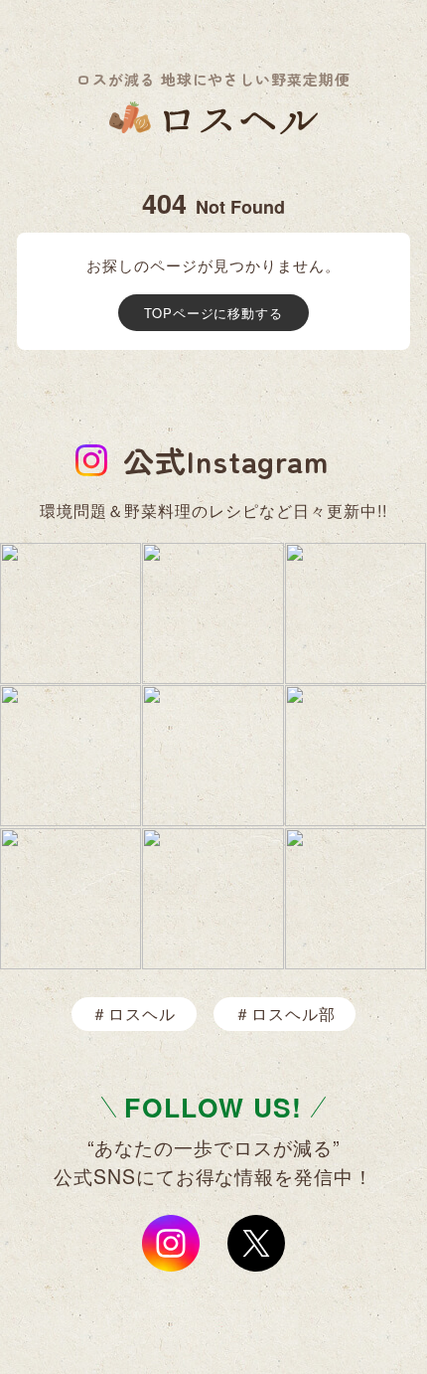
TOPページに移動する (214, 312)
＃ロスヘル (133, 1013)
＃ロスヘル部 (285, 1013)
